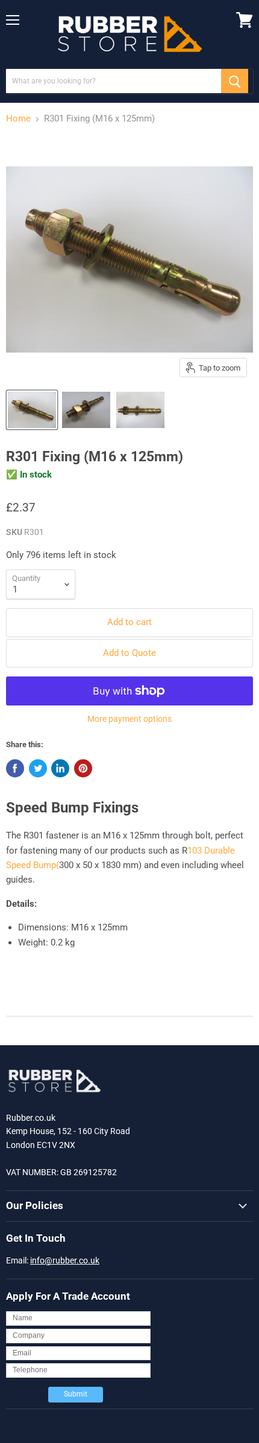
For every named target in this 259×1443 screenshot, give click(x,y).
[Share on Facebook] (15, 768)
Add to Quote (129, 652)
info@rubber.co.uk (64, 1260)
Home (18, 119)
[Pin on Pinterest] (83, 768)
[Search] (234, 81)
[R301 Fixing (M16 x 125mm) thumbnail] (32, 410)
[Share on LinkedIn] (60, 768)
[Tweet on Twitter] (38, 768)
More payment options (129, 719)
